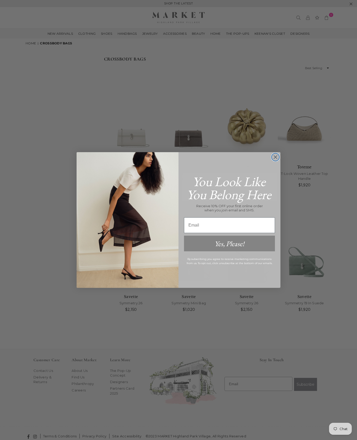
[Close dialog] (275, 157)
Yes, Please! (229, 243)
